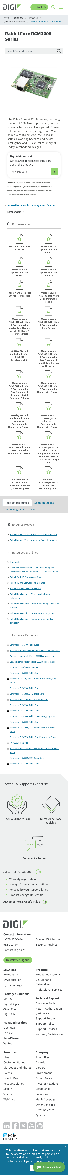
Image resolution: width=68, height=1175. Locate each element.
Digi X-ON (9, 1014)
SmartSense (11, 1038)
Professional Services (49, 990)
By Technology (12, 985)
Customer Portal (46, 1003)
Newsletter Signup (17, 960)
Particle (8, 1033)
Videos (7, 1094)
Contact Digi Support (49, 939)
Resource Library (13, 1084)
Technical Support (47, 998)
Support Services (46, 1029)
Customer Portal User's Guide (21, 901)
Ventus (7, 1044)
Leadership (43, 1089)
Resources (10, 1052)
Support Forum (45, 1018)
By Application (12, 980)
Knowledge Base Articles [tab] (20, 509)
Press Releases (45, 1110)
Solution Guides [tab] (44, 503)
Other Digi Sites (45, 1105)
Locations (42, 1094)
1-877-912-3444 (13, 939)
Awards (40, 1062)
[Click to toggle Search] (53, 7)
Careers (40, 1068)
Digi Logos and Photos (17, 1068)
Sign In (7, 1089)
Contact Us (39, 7)
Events (7, 1073)
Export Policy (44, 1078)
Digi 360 (8, 999)
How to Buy (10, 1078)
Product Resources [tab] (17, 503)
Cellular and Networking (43, 982)
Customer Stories (14, 1062)
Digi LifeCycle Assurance (11, 1006)
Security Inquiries (46, 945)
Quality (40, 1115)
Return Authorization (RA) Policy (49, 1011)
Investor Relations (47, 1084)
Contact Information (17, 934)
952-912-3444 (11, 945)
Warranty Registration (49, 1034)
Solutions (9, 970)
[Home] (12, 7)
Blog (6, 1057)
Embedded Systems (48, 975)
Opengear (9, 1028)
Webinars (9, 1099)
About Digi (42, 1057)
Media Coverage (45, 1099)
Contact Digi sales (14, 950)
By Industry (10, 975)
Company (42, 1052)
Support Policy (45, 1024)
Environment (44, 1073)
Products (42, 970)
